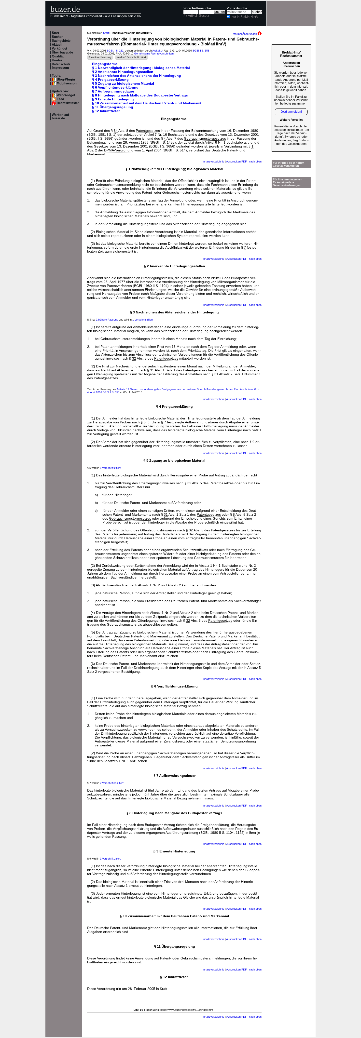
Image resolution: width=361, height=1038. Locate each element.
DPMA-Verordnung (118, 150)
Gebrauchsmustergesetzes (205, 138)
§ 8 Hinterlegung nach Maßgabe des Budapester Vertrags (140, 95)
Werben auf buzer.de (60, 116)
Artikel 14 (157, 50)
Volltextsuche (237, 8)
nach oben (255, 161)
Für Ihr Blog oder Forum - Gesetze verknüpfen (289, 164)
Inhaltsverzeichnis (213, 161)
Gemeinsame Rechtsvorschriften (154, 53)
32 (134, 358)
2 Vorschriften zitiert (112, 783)
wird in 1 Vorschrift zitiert (131, 57)
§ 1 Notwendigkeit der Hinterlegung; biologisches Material (141, 68)
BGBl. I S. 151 (115, 50)
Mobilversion (67, 83)
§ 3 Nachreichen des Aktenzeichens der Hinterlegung (136, 76)
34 (116, 131)
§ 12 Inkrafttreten (106, 111)
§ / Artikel (190, 15)
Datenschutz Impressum (61, 66)
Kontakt (57, 60)
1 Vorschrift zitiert (142, 319)
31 (152, 370)
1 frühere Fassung (107, 319)
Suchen (57, 37)
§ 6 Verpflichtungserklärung (115, 87)
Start (55, 33)
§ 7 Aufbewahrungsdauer (113, 91)
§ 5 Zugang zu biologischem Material (123, 83)
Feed (60, 99)
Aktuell (57, 44)
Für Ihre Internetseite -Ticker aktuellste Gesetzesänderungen (287, 182)
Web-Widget (66, 95)
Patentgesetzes (148, 131)
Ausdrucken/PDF (236, 161)
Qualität (58, 56)
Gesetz (204, 15)
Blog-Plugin (66, 79)
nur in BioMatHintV (245, 17)
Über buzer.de (62, 52)
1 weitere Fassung (100, 57)
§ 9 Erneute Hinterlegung (113, 99)
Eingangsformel (105, 64)
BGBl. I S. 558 (201, 50)
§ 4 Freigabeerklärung (110, 79)
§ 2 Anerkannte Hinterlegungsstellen (122, 72)
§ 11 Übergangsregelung (112, 107)
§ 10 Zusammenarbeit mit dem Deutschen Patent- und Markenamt (146, 103)
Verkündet (59, 48)
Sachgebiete (61, 40)
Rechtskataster (68, 103)
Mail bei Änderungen (245, 33)
